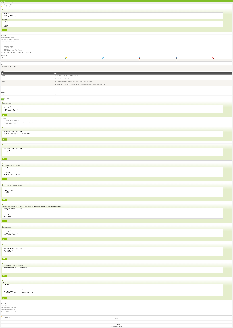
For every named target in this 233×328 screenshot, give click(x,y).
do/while (5, 50)
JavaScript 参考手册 (9, 2)
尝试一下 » (4, 29)
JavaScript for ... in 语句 (12, 307)
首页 (5, 2)
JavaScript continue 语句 (12, 311)
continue (16, 52)
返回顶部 (116, 318)
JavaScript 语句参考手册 (6, 6)
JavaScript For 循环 (10, 305)
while (5, 49)
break (6, 52)
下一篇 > (228, 322)
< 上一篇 (4, 322)
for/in (5, 47)
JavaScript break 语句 (11, 309)
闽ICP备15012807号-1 (118, 326)
